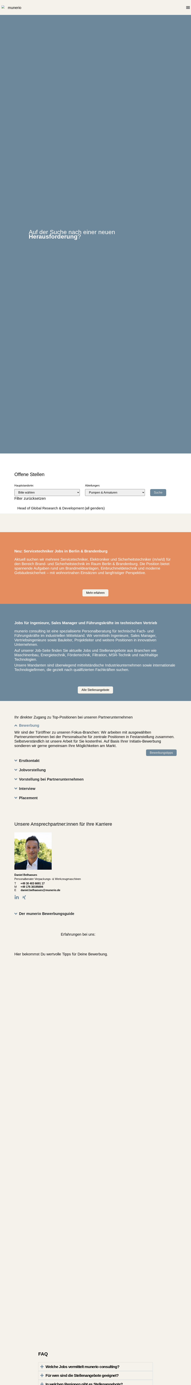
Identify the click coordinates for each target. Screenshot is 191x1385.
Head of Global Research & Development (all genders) (61, 508)
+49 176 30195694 (34, 886)
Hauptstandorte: (24, 485)
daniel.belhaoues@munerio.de (40, 890)
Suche (158, 492)
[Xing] (24, 897)
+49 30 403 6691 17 (33, 883)
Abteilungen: (92, 485)
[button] (188, 7)
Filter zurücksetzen (30, 498)
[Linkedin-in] (16, 897)
